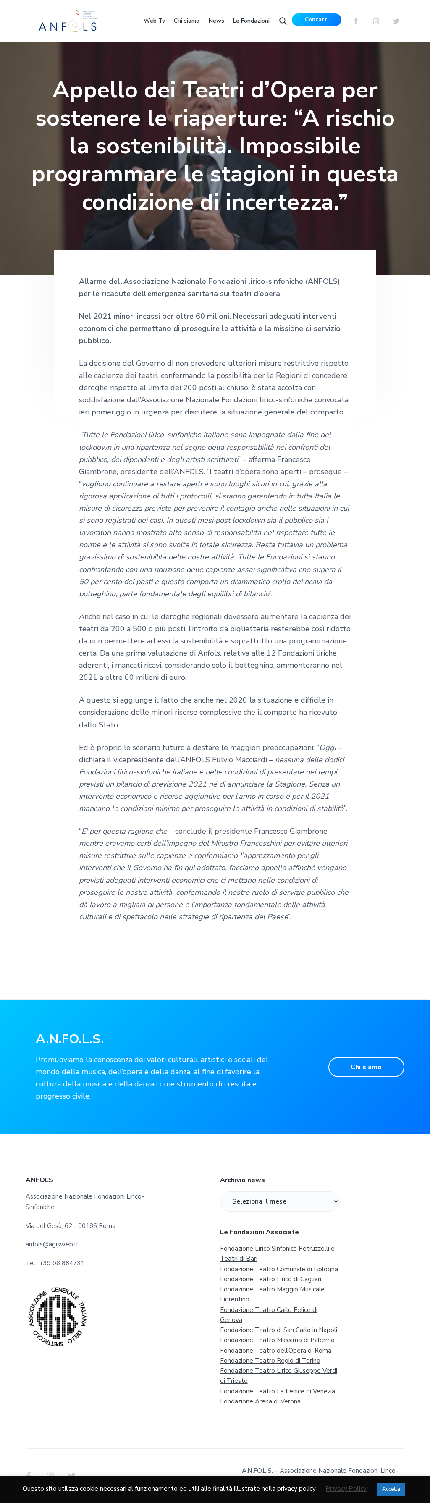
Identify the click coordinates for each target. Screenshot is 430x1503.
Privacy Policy (346, 1489)
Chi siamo (366, 1067)
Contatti (316, 20)
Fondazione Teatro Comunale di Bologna (279, 1269)
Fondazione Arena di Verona (260, 1401)
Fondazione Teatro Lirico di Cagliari (270, 1279)
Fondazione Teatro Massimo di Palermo (277, 1340)
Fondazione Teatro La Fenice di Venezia (277, 1391)
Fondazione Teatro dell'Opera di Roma (275, 1350)
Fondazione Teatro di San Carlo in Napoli (278, 1330)
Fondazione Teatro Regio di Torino (270, 1360)
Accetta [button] (391, 1489)
